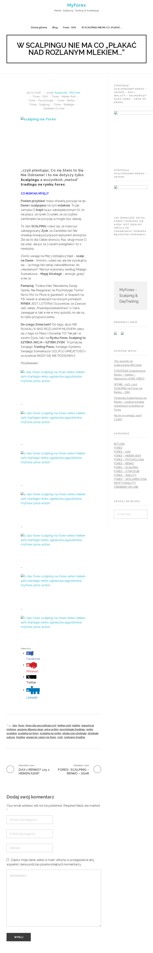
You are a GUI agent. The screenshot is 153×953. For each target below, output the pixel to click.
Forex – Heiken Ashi (127, 455)
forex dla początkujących (41, 725)
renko (89, 729)
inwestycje (87, 725)
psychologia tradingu (72, 729)
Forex (118, 447)
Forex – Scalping (126, 467)
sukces (11, 737)
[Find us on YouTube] (124, 335)
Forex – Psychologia (129, 459)
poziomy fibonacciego (30, 729)
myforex (11, 729)
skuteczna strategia (74, 733)
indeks (76, 725)
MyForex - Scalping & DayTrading (129, 296)
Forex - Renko (66, 100)
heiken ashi (64, 725)
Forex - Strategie (64, 104)
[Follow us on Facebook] (117, 335)
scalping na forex (28, 733)
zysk (60, 737)
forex (21, 725)
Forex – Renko (124, 463)
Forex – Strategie (127, 471)
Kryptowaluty (125, 483)
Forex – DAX (122, 451)
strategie (93, 733)
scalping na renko (50, 733)
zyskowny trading (74, 737)
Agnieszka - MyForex (67, 92)
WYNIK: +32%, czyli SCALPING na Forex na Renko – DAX (128, 388)
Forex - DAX (69, 27)
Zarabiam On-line (53, 108)
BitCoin (119, 443)
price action (51, 729)
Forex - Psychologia (41, 100)
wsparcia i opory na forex (41, 737)
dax (15, 725)
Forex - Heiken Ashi (64, 96)
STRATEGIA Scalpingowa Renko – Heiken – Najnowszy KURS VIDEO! (129, 374)
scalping (12, 733)
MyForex (76, 5)
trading (20, 737)
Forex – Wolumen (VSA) (130, 479)
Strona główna (39, 27)
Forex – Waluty (125, 475)
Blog (55, 27)
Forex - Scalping (40, 104)
